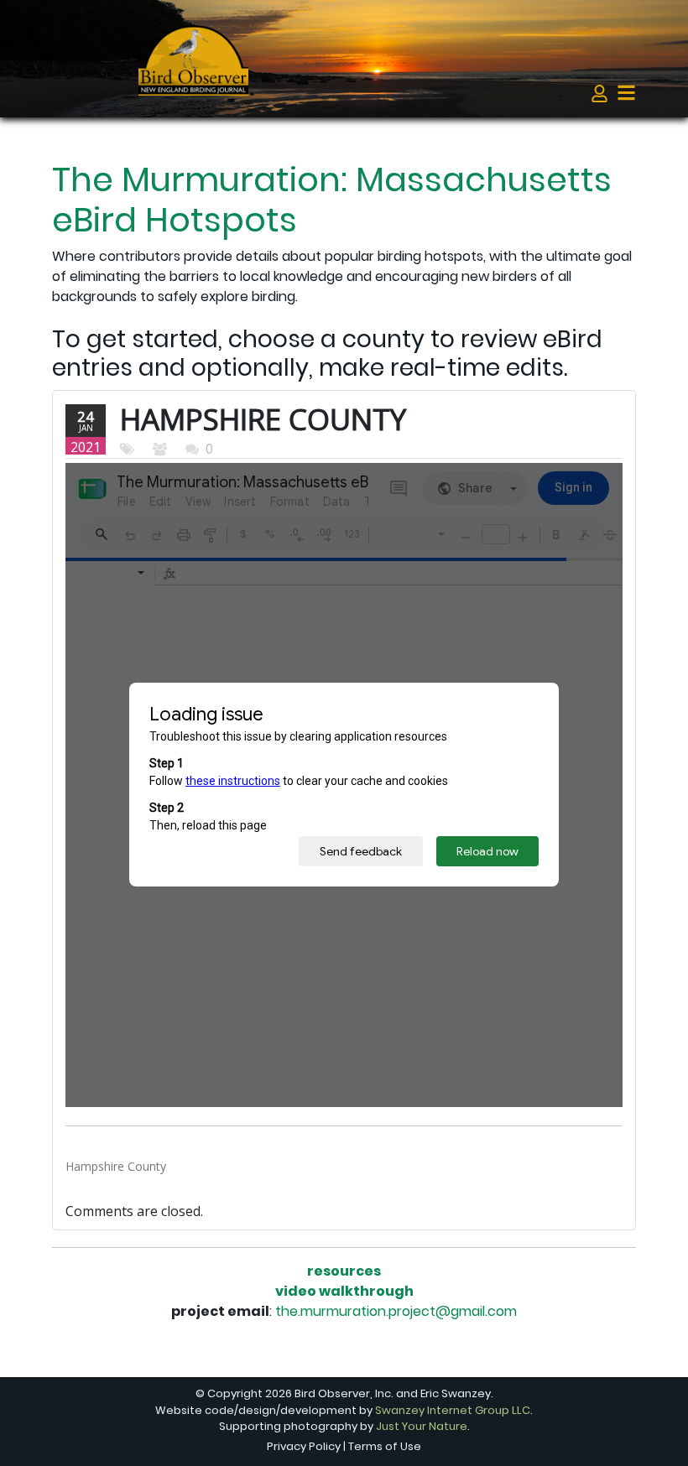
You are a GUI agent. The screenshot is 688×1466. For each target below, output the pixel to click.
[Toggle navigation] (626, 92)
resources (344, 1271)
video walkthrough (344, 1291)
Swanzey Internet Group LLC (452, 1410)
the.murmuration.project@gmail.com (396, 1311)
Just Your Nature (421, 1426)
